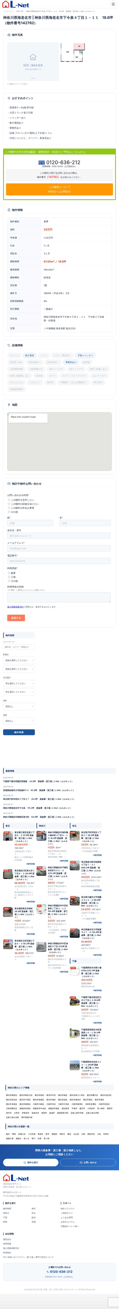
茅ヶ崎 (46, 1138)
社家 (39, 1138)
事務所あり (71, 362)
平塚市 (74, 1108)
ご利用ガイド (67, 1213)
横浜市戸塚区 (25, 1099)
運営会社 (7, 1239)
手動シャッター (85, 355)
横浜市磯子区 (92, 1095)
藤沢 (8, 1134)
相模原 (54, 1134)
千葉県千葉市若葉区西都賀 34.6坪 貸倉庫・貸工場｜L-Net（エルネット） (38, 781)
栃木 (34, 1217)
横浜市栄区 (88, 1099)
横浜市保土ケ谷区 (77, 1095)
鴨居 (14, 1134)
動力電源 (29, 355)
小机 (99, 1134)
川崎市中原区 (63, 1104)
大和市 (17, 1113)
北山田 (76, 1134)
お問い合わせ (90, 1162)
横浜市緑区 (62, 1099)
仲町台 (62, 1134)
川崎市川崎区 (38, 1104)
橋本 (69, 1134)
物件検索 (7, 1208)
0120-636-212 (61, 1271)
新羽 (47, 1134)
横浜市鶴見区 (11, 1095)
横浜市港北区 (11, 1099)
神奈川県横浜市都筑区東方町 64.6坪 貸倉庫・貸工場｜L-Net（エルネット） (39, 817)
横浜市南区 (62, 1095)
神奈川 (6, 1213)
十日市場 (31, 1134)
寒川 (33, 1138)
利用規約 (7, 1252)
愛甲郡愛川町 (27, 1117)
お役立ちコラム (68, 1222)
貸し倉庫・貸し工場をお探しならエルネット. (59, 1289)
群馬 (5, 1222)
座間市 (44, 1113)
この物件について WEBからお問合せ (59, 189)
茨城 (34, 1222)
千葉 (5, 1217)
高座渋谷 (91, 1134)
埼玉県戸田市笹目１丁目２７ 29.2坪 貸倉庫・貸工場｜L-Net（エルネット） (39, 799)
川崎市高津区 (77, 1104)
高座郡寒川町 (62, 1113)
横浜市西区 (39, 1095)
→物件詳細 (30, 864)
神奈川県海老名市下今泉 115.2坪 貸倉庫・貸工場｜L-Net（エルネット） (37, 808)
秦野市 (109, 1108)
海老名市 (35, 1113)
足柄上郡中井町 (77, 1113)
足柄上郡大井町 (92, 1113)
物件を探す (32, 1162)
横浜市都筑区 (25, 1104)
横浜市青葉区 (11, 1104)
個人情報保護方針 (11, 1248)
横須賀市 (65, 1108)
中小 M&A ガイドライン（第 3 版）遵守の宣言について (28, 1257)
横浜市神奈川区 (26, 1095)
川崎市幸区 (51, 1104)
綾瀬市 (52, 1113)
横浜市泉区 (99, 1099)
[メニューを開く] (113, 4)
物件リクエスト (68, 1208)
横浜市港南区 (38, 1099)
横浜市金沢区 (106, 1095)
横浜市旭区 (51, 1099)
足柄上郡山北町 (12, 1117)
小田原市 (91, 1108)
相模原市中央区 (39, 1108)
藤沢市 (82, 1108)
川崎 (83, 1134)
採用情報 (7, 1243)
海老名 (40, 1134)
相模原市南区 (54, 1108)
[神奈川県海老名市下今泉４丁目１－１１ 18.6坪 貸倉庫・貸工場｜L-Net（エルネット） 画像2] (72, 52)
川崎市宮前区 (104, 1104)
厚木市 (9, 1113)
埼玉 (34, 1213)
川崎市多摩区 (90, 1104)
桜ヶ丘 (26, 1138)
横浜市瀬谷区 (75, 1099)
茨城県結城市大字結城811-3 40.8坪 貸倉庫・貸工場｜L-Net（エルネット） (39, 790)
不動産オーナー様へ (70, 1226)
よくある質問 (67, 1217)
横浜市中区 (51, 1095)
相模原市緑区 (25, 1108)
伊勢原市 (25, 1113)
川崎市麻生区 (11, 1108)
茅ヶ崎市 (101, 1108)
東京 (34, 1208)
